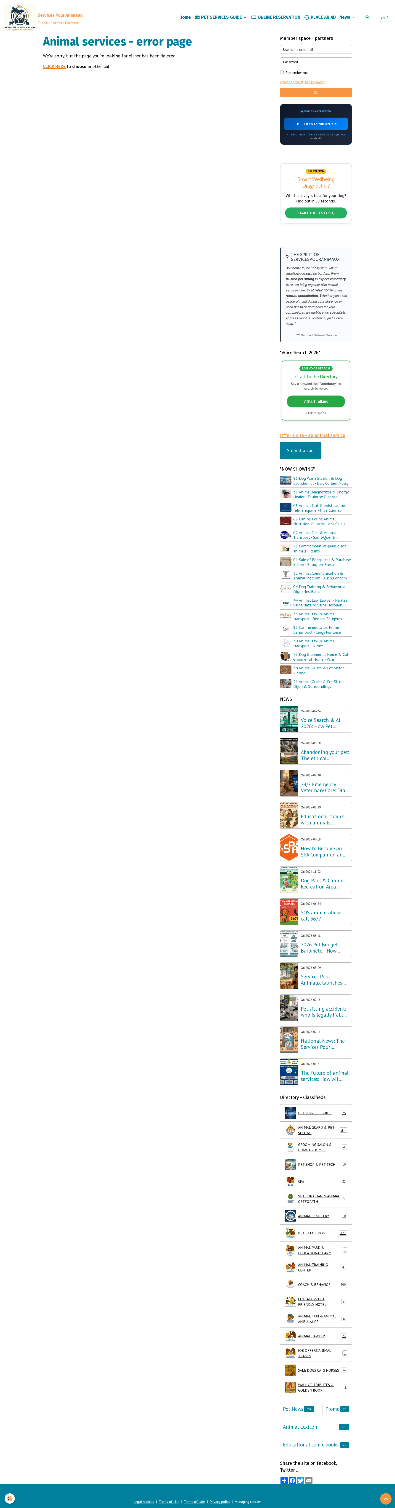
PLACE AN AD (323, 17)
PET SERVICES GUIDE (221, 17)
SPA (322, 1181)
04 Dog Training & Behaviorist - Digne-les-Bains (320, 589)
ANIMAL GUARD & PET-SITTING (322, 1130)
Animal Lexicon (300, 1427)
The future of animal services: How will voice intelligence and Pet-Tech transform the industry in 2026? (325, 1076)
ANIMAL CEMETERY (322, 1216)
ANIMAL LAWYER (322, 1336)
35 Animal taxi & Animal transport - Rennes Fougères (317, 616)
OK (316, 92)
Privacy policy (220, 1501)
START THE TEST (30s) (315, 212)
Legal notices (143, 1501)
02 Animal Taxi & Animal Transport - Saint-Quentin (315, 535)
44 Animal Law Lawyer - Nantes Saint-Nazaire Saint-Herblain (320, 603)
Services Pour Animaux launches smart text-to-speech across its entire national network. (324, 980)
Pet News (293, 1409)
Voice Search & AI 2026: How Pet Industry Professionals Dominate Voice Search (320, 723)
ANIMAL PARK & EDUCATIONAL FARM (322, 1250)
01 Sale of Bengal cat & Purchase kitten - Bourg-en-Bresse (322, 562)
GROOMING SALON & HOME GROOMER (322, 1147)
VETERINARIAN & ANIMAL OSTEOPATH (322, 1199)
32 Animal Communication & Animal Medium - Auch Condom (320, 576)
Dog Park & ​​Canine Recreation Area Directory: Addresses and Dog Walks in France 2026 (323, 884)
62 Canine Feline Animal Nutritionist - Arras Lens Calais (319, 521)
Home (185, 17)
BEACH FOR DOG (322, 1233)
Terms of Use (169, 1501)
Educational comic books (310, 1445)
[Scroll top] (386, 1499)
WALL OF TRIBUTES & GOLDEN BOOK (322, 1387)
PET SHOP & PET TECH (322, 1164)
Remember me (297, 72)
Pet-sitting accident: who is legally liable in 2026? (323, 1012)
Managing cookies (248, 1501)
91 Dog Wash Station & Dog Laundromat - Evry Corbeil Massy (321, 481)
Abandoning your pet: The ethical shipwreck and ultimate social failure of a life (325, 755)
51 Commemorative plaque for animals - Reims (319, 548)
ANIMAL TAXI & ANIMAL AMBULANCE (322, 1319)
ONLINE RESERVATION (278, 17)
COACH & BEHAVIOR (322, 1284)
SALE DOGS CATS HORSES (322, 1370)
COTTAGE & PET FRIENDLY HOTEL (322, 1302)
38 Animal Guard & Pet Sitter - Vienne (319, 670)
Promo (333, 1409)
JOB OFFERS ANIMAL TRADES (322, 1353)
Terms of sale (194, 1501)
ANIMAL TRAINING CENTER (322, 1267)
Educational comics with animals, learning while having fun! (322, 819)
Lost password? (315, 82)
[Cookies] (10, 1498)
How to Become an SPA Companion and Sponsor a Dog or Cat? (323, 852)
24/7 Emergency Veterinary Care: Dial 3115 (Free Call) (324, 787)
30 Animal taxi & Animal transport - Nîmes (314, 643)
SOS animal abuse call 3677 (321, 916)
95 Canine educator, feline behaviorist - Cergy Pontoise (317, 630)
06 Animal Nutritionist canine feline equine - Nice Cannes (319, 508)
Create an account (291, 82)
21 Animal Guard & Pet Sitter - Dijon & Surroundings (319, 684)
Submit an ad (300, 450)
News (345, 17)
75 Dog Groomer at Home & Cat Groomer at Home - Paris (320, 657)
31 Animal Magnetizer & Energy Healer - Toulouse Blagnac (320, 494)
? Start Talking (316, 401)
